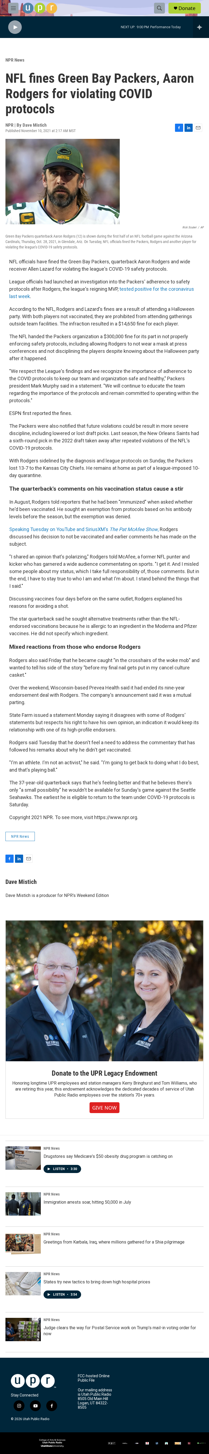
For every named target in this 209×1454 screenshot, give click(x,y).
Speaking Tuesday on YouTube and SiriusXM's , (84, 529)
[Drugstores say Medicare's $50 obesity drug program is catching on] (23, 1158)
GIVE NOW (104, 1107)
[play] (15, 27)
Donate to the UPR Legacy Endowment (104, 1073)
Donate (187, 8)
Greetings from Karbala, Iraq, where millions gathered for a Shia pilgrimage (114, 1242)
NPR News (14, 60)
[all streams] (201, 27)
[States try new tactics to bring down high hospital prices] (23, 1283)
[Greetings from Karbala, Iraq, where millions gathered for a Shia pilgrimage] (23, 1243)
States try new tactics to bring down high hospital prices (97, 1281)
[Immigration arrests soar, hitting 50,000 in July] (23, 1204)
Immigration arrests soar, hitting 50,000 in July (87, 1202)
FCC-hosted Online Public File (94, 1378)
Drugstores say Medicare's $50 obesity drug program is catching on (108, 1156)
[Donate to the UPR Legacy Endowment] (104, 991)
